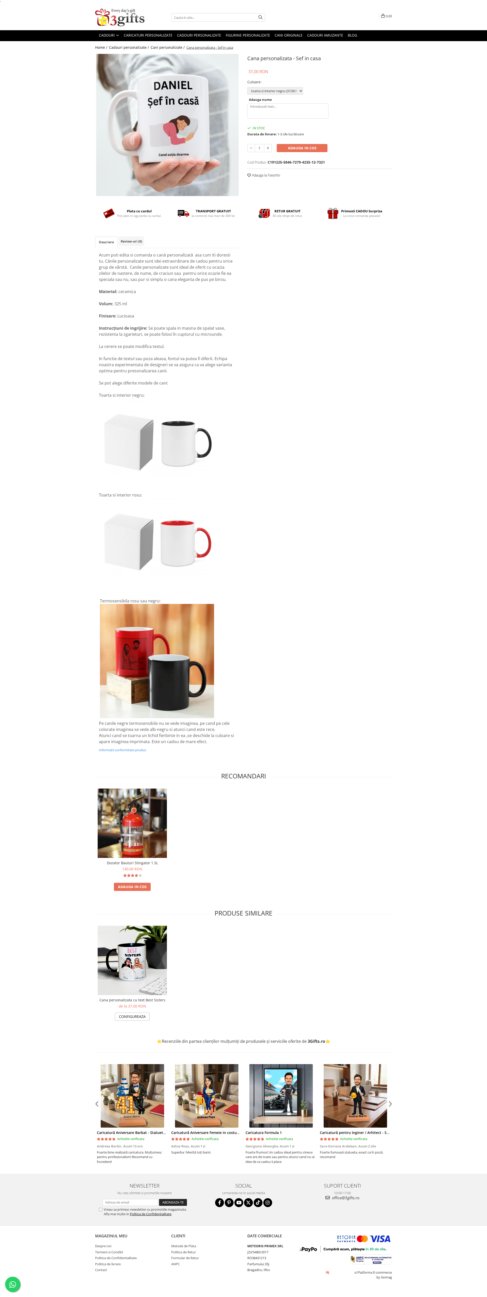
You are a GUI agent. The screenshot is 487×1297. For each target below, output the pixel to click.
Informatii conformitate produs (122, 750)
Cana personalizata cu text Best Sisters (132, 1000)
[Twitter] (248, 1202)
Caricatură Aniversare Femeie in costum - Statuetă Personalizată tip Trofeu (236, 1132)
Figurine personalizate (248, 35)
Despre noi (103, 1246)
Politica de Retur (183, 1252)
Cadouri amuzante (325, 35)
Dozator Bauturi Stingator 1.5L (132, 862)
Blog (352, 35)
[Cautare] (260, 17)
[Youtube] (238, 1202)
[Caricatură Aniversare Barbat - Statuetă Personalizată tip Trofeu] (132, 1096)
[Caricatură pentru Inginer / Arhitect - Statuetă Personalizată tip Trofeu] (355, 1096)
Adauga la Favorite (265, 175)
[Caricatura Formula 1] (281, 1096)
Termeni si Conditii (109, 1252)
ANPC (175, 1264)
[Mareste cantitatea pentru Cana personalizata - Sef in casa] (268, 148)
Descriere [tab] (106, 242)
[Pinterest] (229, 1202)
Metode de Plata (183, 1246)
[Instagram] (267, 1202)
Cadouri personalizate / (129, 47)
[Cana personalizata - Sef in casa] (167, 125)
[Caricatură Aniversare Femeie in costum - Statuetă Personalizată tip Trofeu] (206, 1096)
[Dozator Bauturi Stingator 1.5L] (132, 823)
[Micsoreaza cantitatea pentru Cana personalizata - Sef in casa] (251, 148)
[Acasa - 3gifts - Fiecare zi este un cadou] (120, 17)
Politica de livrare (108, 1264)
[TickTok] (258, 1202)
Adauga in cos (302, 148)
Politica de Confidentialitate (150, 1214)
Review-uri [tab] (131, 241)
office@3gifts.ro (345, 1197)
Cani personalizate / (168, 47)
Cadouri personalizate (199, 35)
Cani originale (289, 35)
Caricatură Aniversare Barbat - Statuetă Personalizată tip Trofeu (152, 1132)
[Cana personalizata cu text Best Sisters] (132, 960)
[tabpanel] (167, 125)
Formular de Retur (185, 1258)
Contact (101, 1270)
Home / (101, 47)
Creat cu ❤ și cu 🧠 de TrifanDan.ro (327, 1272)
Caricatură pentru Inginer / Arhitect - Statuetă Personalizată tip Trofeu (381, 1132)
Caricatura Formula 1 (264, 1132)
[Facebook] (219, 1202)
